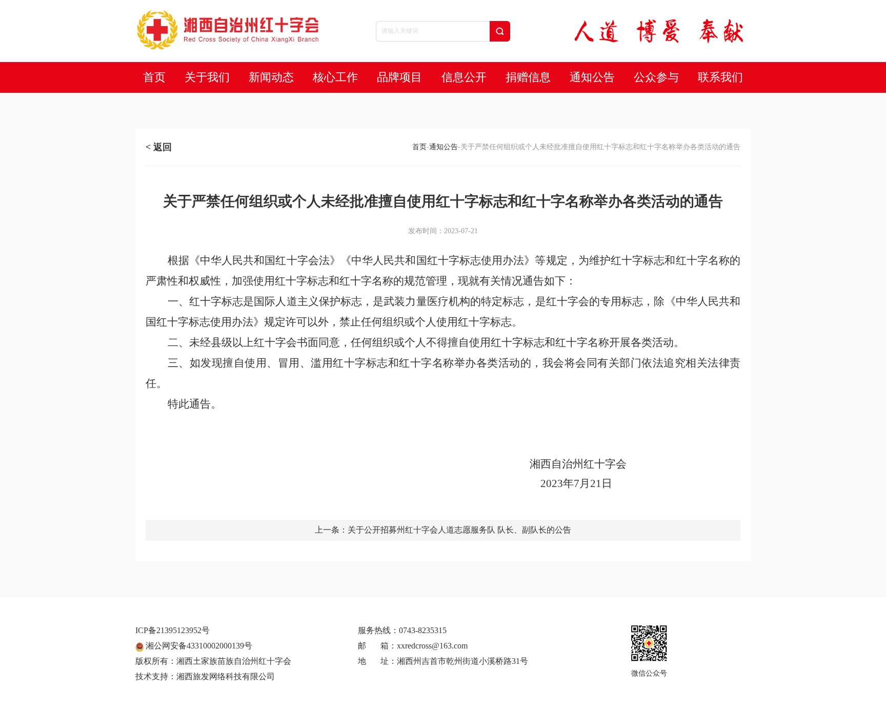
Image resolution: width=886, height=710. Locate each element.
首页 (154, 77)
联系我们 (720, 77)
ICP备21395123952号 (172, 630)
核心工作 (335, 77)
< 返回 (159, 147)
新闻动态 (271, 77)
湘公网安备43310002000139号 (198, 645)
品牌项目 (399, 77)
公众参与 (656, 77)
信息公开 (464, 77)
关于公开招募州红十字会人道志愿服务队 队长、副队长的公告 (459, 529)
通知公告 (592, 77)
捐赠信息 (528, 77)
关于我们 (207, 77)
